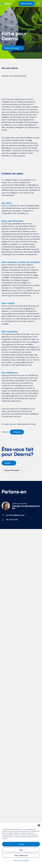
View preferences (21, 855)
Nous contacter (26, 3)
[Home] (6, 3)
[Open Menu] (38, 4)
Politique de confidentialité (21, 860)
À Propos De (17, 432)
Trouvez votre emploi (11, 470)
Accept (21, 844)
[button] (39, 825)
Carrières (7, 463)
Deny (21, 850)
